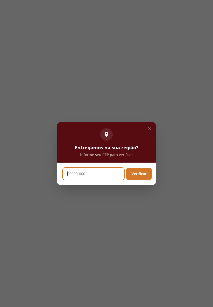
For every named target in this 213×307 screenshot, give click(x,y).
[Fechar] (149, 128)
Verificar (139, 173)
